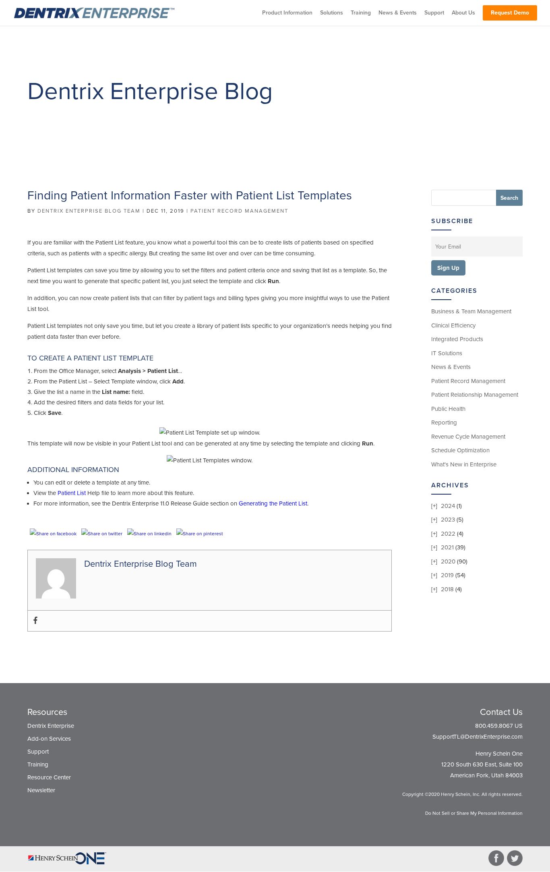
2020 (448, 561)
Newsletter (41, 790)
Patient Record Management (239, 211)
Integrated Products (457, 339)
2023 (448, 519)
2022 (448, 533)
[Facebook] (35, 621)
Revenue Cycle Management (468, 436)
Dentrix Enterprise (50, 725)
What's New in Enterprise (463, 464)
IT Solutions (446, 353)
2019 (447, 575)
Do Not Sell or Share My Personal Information (474, 813)
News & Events (397, 13)
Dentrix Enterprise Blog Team (89, 211)
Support (434, 13)
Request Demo (510, 12)
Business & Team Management (471, 311)
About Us (463, 13)
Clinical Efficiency (453, 325)
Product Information (287, 13)
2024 (448, 506)
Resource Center (49, 777)
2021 (447, 547)
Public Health (448, 408)
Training (361, 13)
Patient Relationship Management (474, 394)
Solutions (331, 13)
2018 (447, 589)
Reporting (444, 422)
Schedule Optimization (460, 450)
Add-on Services (49, 738)
